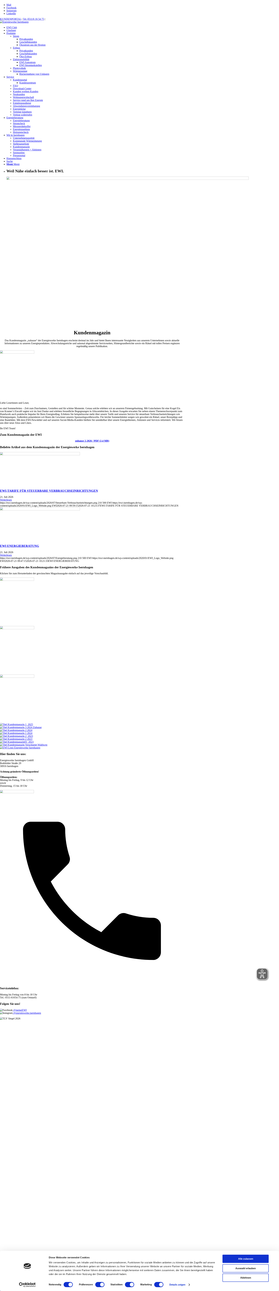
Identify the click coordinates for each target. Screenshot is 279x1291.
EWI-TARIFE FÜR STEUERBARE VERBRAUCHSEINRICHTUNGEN (49, 490)
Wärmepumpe (20, 71)
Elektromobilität (21, 59)
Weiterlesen (6, 499)
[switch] (99, 1284)
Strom (16, 36)
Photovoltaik (19, 68)
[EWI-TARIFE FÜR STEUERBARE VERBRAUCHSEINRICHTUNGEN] (40, 454)
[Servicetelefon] (92, 982)
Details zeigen (177, 1284)
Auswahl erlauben (245, 1268)
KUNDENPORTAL (10, 19)
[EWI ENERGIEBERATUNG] (40, 509)
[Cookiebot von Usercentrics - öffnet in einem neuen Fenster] (27, 1284)
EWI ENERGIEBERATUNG (19, 546)
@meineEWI (20, 1010)
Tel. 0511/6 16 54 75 (33, 19)
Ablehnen (245, 1277)
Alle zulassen (245, 1258)
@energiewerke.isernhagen (27, 1013)
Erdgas (16, 47)
